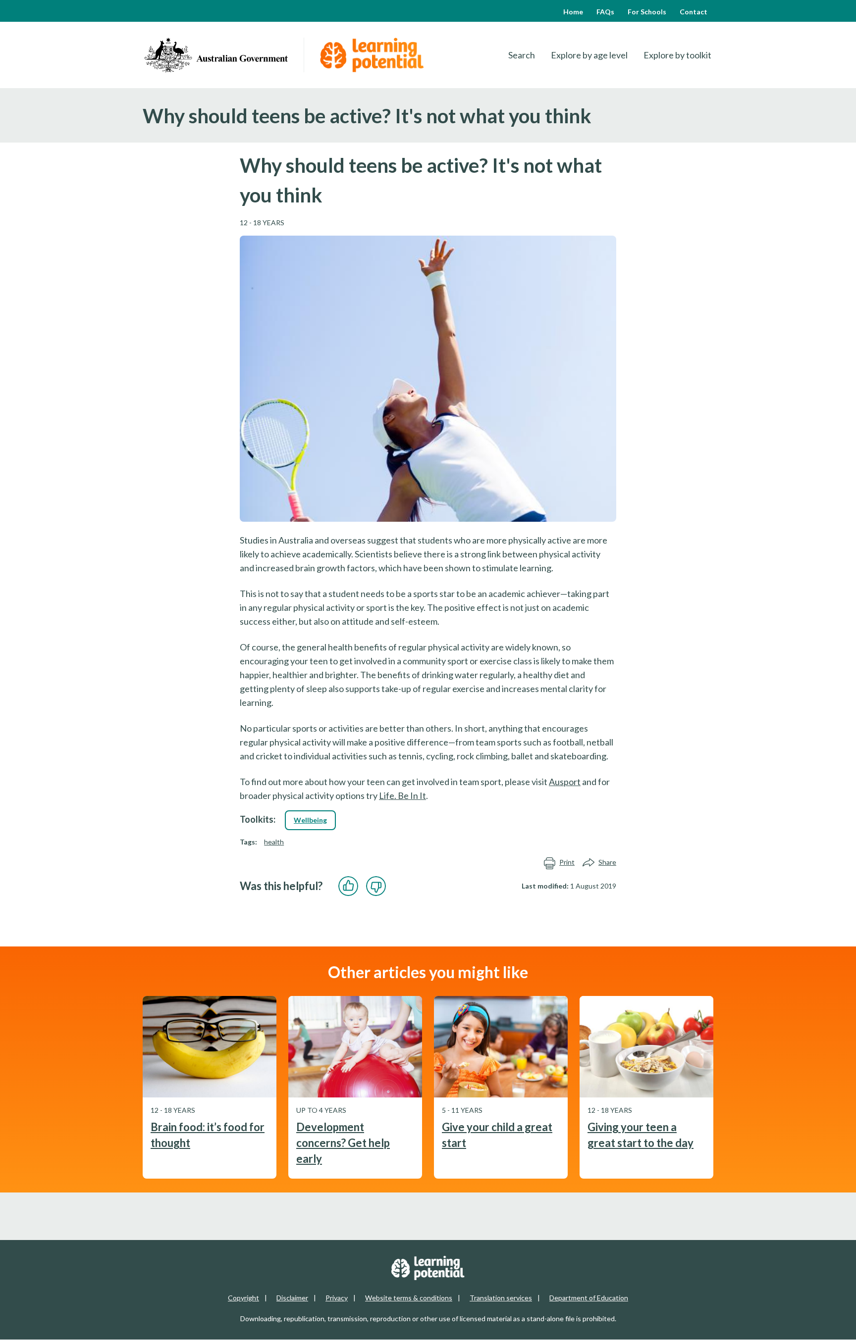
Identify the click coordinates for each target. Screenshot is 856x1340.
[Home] (216, 55)
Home (573, 11)
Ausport (565, 781)
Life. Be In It (402, 795)
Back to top (822, 1324)
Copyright (243, 1297)
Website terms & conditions (408, 1297)
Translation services (501, 1297)
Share (607, 862)
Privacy (336, 1297)
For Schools (647, 11)
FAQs (605, 11)
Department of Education (588, 1297)
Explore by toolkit (677, 55)
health (274, 842)
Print (567, 862)
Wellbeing (310, 820)
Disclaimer (292, 1297)
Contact (693, 11)
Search (521, 55)
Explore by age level (589, 55)
